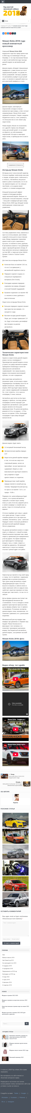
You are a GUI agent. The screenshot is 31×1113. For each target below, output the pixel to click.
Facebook (14, 1097)
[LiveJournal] (15, 33)
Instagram (11, 1101)
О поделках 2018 (7, 985)
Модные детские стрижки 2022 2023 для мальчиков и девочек (13, 1013)
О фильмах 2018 (7, 982)
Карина (15, 803)
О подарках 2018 (7, 966)
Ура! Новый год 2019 (8, 960)
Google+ (23, 1093)
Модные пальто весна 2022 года (18, 1050)
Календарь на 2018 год (8, 974)
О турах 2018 (6, 979)
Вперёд (18, 782)
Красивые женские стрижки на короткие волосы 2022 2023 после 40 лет (18, 1037)
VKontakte (4, 1097)
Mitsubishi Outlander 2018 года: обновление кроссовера (12, 784)
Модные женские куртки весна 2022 (18, 1044)
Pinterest (22, 1097)
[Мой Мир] (8, 33)
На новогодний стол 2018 (9, 963)
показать (19, 165)
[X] (13, 33)
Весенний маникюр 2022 (16, 1057)
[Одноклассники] (6, 33)
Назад (12, 774)
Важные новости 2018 (8, 957)
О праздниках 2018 (7, 968)
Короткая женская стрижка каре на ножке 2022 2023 (15, 1007)
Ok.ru (3, 1101)
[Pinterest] (10, 33)
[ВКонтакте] (3, 33)
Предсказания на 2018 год (9, 971)
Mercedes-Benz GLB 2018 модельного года (16, 777)
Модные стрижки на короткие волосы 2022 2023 (14, 1000)
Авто (3, 955)
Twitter (16, 1093)
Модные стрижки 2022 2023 (10, 995)
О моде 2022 (5, 977)
